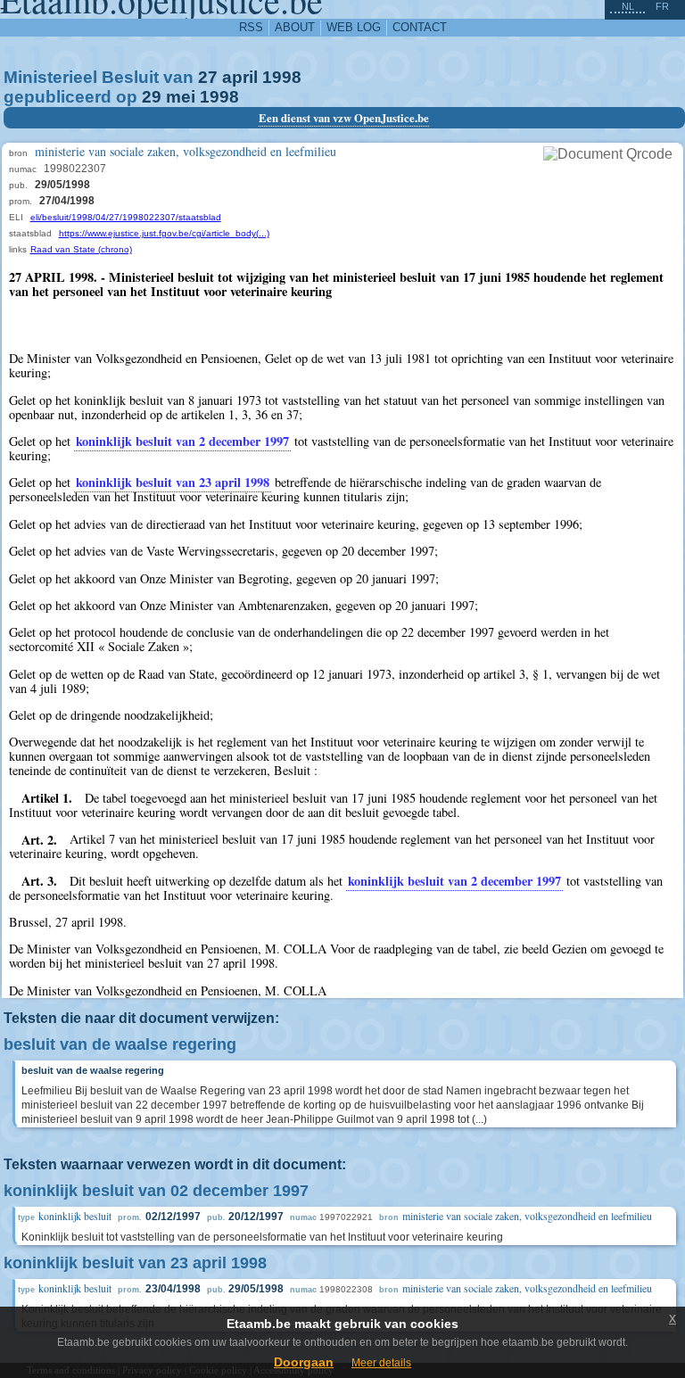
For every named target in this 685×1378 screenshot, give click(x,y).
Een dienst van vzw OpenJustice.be (344, 118)
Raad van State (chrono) (81, 249)
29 (151, 96)
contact (419, 27)
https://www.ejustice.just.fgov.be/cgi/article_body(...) (164, 233)
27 (208, 77)
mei (180, 96)
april (240, 77)
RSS (251, 27)
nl (628, 6)
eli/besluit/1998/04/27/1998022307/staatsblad (125, 217)
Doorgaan (304, 1362)
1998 (281, 77)
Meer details (381, 1363)
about (295, 27)
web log (353, 27)
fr (662, 6)
